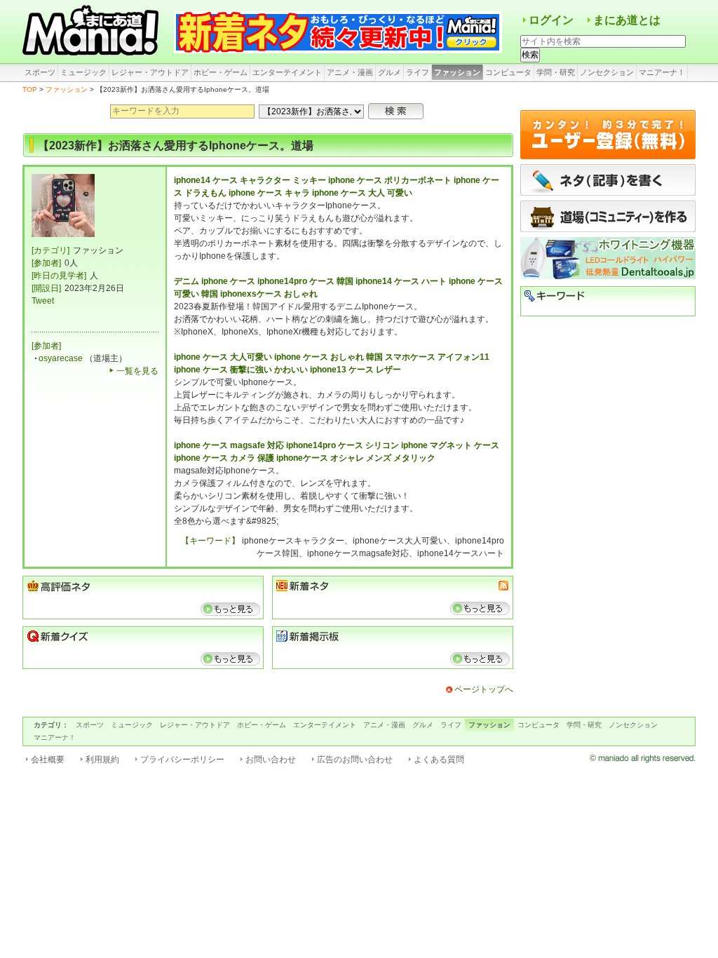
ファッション (457, 72)
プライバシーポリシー (182, 759)
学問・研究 (555, 72)
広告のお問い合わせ (355, 759)
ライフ (417, 72)
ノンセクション (607, 72)
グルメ (389, 72)
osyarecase (61, 358)
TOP (29, 89)
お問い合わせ (270, 759)
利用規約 (102, 759)
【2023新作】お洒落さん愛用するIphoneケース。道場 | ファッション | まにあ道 (92, 31)
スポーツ (40, 72)
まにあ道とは (627, 20)
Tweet (43, 301)
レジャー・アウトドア (150, 72)
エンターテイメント (287, 72)
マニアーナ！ (662, 72)
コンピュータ (508, 72)
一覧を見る (137, 371)
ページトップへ (483, 689)
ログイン (551, 20)
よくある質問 (439, 759)
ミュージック (83, 72)
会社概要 (48, 759)
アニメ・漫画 (350, 72)
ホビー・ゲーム (221, 72)
